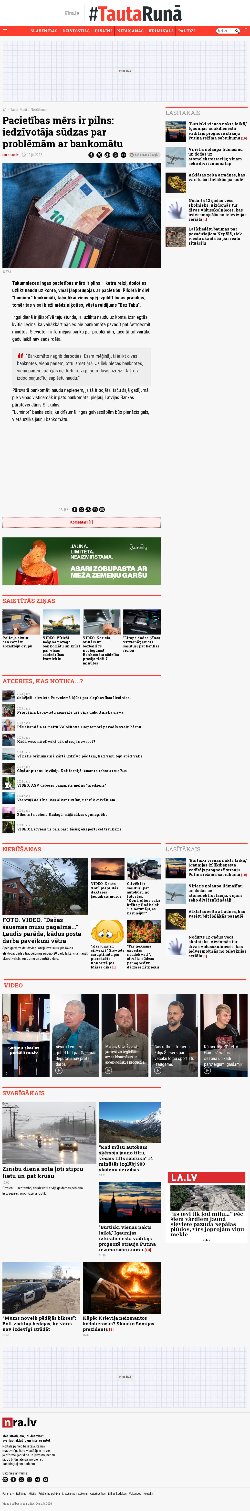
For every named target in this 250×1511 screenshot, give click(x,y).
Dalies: (64, 510)
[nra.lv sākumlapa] (72, 13)
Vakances (135, 1493)
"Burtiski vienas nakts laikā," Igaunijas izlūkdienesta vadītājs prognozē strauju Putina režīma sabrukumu (217, 130)
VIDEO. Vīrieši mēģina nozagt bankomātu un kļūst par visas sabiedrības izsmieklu (61, 648)
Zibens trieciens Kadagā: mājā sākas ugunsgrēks (62, 814)
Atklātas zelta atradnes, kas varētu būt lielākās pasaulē (216, 177)
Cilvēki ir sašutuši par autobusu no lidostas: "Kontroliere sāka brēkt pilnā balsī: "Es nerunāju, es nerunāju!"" (143, 898)
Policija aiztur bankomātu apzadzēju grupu (17, 642)
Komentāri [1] (81, 522)
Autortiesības (98, 1493)
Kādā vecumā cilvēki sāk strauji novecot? (56, 741)
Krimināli (161, 30)
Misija (32, 1493)
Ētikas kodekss (117, 1493)
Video (13, 985)
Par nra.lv (8, 1493)
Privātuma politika (49, 1493)
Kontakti (148, 1493)
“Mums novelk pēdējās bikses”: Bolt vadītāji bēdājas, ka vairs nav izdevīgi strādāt (39, 1323)
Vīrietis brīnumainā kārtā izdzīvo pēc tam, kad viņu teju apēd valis (80, 756)
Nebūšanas (130, 30)
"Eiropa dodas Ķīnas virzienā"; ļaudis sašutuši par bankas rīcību (141, 644)
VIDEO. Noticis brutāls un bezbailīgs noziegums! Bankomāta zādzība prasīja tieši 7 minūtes (101, 650)
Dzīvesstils (76, 30)
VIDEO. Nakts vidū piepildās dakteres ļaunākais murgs (106, 890)
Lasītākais (183, 113)
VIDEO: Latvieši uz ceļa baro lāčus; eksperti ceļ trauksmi (69, 829)
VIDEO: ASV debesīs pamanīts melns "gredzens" (61, 785)
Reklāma (21, 1493)
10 (244, 138)
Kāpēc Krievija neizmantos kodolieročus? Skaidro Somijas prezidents (118, 1323)
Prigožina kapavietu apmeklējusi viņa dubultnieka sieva (70, 712)
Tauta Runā (18, 109)
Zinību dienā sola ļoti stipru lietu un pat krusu (42, 1172)
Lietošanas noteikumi (75, 1493)
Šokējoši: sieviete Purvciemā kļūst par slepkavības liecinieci (74, 697)
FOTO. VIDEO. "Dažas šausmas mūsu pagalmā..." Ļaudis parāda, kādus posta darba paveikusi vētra (41, 930)
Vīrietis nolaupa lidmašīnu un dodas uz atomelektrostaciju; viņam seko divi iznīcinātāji (215, 156)
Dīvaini (103, 30)
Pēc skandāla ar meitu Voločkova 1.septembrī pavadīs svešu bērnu (79, 727)
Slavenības (44, 30)
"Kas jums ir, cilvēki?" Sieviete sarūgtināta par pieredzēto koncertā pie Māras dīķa (108, 956)
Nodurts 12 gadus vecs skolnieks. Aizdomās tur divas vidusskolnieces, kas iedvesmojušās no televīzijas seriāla (217, 210)
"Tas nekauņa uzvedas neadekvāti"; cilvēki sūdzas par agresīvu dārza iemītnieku (143, 956)
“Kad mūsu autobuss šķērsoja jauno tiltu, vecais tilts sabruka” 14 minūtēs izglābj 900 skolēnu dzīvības (126, 1158)
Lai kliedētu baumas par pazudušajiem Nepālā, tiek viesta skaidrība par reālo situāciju (215, 236)
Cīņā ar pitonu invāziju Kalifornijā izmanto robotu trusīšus (72, 770)
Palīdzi (186, 30)
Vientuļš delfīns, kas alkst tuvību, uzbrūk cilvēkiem (66, 800)
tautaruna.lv (10, 155)
